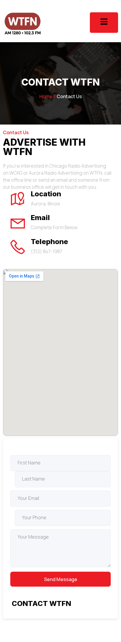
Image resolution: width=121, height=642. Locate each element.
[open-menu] (104, 22)
